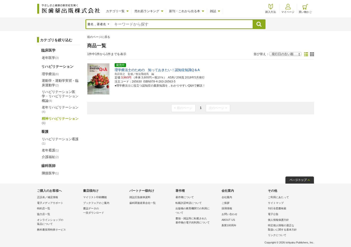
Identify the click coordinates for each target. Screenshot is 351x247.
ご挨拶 (225, 202)
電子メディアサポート (50, 202)
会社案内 (227, 197)
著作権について (185, 197)
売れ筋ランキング (146, 11)
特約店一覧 (43, 208)
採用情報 (227, 208)
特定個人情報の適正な (282, 227)
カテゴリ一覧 (115, 11)
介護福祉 (50, 157)
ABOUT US (228, 219)
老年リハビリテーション (60, 109)
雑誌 (213, 11)
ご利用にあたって (278, 197)
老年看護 (50, 150)
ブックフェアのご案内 (96, 202)
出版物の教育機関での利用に (193, 210)
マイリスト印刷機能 (95, 197)
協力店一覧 (43, 214)
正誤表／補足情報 (47, 197)
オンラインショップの (50, 222)
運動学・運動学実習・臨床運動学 (60, 83)
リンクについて (277, 235)
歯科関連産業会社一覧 (142, 202)
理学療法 (50, 74)
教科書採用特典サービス (51, 229)
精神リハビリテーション (60, 121)
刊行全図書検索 (277, 208)
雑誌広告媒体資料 (139, 197)
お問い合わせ (229, 214)
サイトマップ (276, 202)
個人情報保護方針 (278, 219)
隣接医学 (50, 173)
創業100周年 (229, 225)
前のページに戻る (98, 37)
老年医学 (50, 58)
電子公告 (273, 214)
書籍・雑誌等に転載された (193, 220)
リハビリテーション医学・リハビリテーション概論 (60, 96)
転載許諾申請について (189, 202)
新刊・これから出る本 (184, 11)
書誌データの (93, 210)
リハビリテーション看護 (60, 141)
